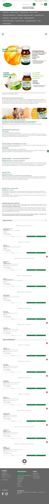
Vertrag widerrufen (21, 473)
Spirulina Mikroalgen (24, 12)
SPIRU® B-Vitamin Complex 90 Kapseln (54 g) (7, 229)
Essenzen (21, 18)
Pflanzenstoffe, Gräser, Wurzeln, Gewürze (25, 15)
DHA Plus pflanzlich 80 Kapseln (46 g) (6, 295)
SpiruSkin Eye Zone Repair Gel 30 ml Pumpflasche (6, 448)
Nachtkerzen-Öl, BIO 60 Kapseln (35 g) (6, 414)
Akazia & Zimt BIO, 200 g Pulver (6, 365)
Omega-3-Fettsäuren (14, 18)
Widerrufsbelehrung (20, 478)
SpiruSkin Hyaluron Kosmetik (8, 20)
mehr (24, 464)
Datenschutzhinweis (20, 476)
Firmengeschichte (36, 473)
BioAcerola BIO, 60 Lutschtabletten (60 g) (8, 279)
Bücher (39, 20)
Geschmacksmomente (7, 23)
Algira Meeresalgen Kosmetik (31, 20)
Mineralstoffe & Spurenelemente (9, 15)
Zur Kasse (36, 0)
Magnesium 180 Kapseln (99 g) (6, 246)
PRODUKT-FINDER (6, 12)
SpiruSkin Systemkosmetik (29, 18)
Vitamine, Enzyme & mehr (39, 15)
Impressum (19, 483)
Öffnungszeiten (19, 479)
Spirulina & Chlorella (34, 12)
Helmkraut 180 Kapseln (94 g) (6, 348)
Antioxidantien (6, 18)
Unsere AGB (19, 481)
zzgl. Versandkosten (8, 234)
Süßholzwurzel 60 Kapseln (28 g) (6, 381)
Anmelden (45, 0)
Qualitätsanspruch (36, 474)
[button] (24, 220)
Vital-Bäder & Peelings (19, 20)
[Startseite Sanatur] (7, 4)
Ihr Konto (40, 0)
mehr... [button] (13, 236)
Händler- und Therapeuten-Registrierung (24, 475)
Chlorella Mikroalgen (14, 12)
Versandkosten (19, 486)
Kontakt (18, 484)
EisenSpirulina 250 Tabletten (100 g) (6, 328)
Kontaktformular (5, 479)
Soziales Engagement (36, 476)
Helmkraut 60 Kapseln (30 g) (6, 398)
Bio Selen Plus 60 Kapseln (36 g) (6, 312)
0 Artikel (42, 4)
